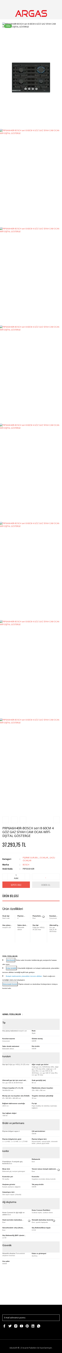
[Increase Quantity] (27, 877)
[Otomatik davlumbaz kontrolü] (54, 1221)
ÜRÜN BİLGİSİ (10, 896)
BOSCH (26, 864)
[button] (10, 960)
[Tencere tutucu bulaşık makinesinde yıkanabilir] (58, 1170)
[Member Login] (48, 4)
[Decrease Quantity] (5, 877)
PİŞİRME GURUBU (30, 857)
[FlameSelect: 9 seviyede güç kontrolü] (43, 917)
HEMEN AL (45, 884)
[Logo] (31, 13)
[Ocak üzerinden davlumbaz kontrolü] (29, 1221)
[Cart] (56, 4)
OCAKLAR (44, 857)
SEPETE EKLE (16, 884)
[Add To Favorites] (46, 877)
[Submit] (56, 1318)
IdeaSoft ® (14, 1347)
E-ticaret (24, 1347)
